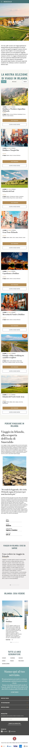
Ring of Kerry (21, 660)
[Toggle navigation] (1, 1)
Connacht (4, 657)
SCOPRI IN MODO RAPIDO (14, 124)
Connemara (12, 657)
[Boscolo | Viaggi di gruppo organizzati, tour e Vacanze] (7, 1)
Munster (12, 660)
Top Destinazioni (5, 702)
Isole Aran (21, 657)
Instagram (13, 731)
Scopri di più (8, 639)
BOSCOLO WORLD (5, 707)
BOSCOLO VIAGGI (5, 698)
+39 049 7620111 (14, 692)
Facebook (5, 731)
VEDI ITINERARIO (14, 120)
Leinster (3, 660)
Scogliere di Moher (6, 663)
